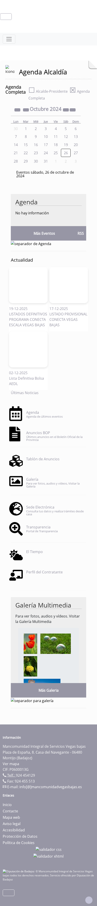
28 (16, 161)
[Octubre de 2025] (66, 109)
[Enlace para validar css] (49, 849)
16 (36, 144)
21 (16, 152)
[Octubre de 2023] (17, 109)
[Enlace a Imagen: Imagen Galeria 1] (30, 643)
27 (76, 152)
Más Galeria (49, 690)
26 (66, 152)
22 (26, 152)
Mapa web (11, 817)
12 (66, 136)
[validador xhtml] (48, 855)
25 (56, 152)
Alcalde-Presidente (48, 91)
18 (56, 144)
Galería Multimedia (43, 605)
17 (46, 144)
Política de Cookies (19, 842)
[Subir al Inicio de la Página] (88, 900)
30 (36, 161)
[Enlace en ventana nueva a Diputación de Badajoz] (19, 871)
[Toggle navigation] (9, 39)
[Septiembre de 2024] (26, 109)
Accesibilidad (14, 830)
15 (26, 144)
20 (76, 144)
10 (46, 136)
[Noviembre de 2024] (73, 109)
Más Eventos (44, 233)
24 (46, 152)
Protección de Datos (20, 836)
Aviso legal (12, 823)
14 (16, 144)
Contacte (10, 811)
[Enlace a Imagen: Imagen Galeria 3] (30, 665)
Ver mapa (11, 763)
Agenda (26, 202)
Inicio (7, 804)
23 (36, 152)
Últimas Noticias (25, 392)
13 (76, 136)
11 (56, 136)
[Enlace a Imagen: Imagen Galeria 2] (55, 643)
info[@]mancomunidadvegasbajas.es (50, 786)
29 (26, 161)
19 (66, 144)
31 (46, 161)
